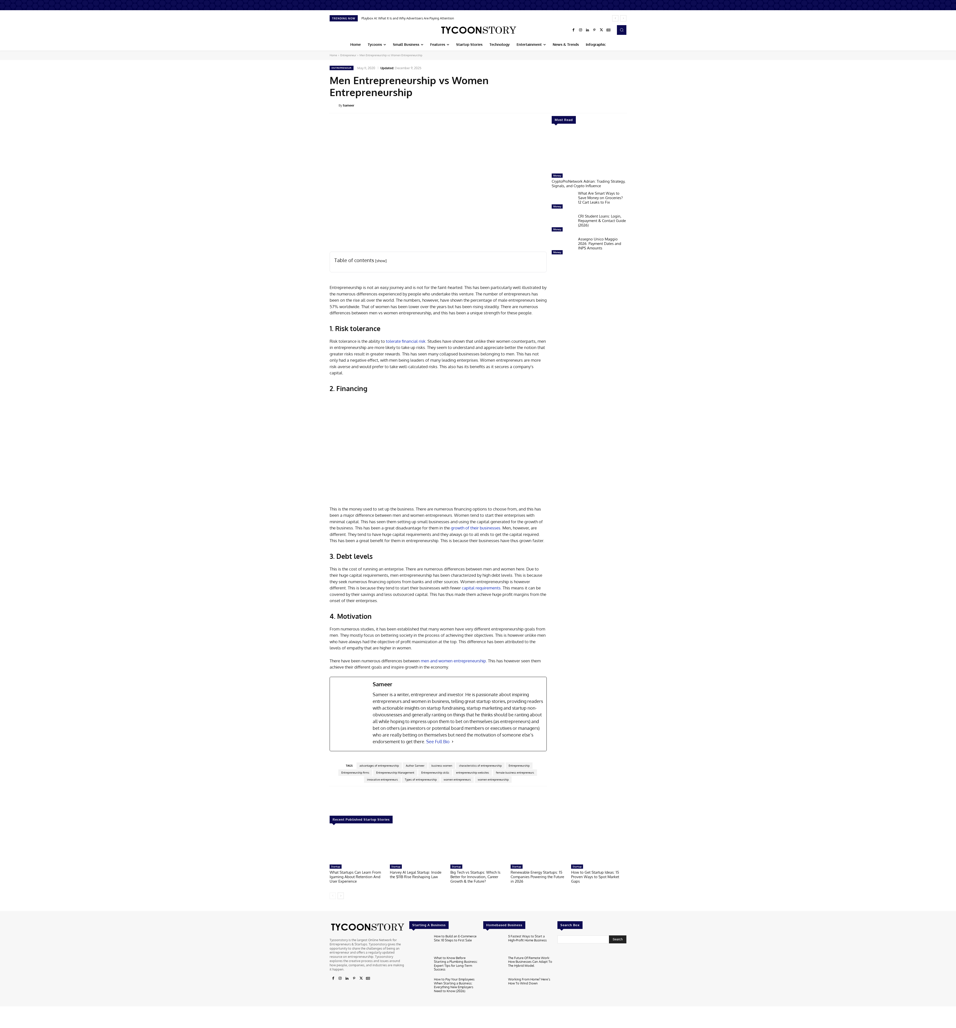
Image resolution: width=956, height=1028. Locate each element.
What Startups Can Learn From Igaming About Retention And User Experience (355, 877)
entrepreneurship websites (472, 772)
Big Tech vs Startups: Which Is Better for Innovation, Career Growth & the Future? (475, 877)
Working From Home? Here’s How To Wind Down (529, 981)
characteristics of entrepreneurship (480, 765)
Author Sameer (415, 765)
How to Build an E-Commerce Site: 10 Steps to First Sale (455, 938)
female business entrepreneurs (515, 772)
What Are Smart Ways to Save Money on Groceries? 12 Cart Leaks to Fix (600, 198)
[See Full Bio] (453, 741)
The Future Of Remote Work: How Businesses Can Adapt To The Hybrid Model (530, 962)
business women (441, 765)
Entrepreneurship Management (395, 772)
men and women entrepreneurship (453, 660)
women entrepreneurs (457, 779)
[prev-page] (333, 896)
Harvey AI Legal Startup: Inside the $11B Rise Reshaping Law (415, 874)
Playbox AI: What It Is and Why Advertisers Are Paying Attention (407, 18)
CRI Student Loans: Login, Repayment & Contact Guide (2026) (602, 221)
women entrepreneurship (493, 779)
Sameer (348, 105)
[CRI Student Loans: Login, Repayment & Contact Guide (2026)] (563, 224)
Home (333, 55)
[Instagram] (580, 30)
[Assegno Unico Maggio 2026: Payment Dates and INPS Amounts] (563, 247)
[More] (630, 105)
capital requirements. (482, 587)
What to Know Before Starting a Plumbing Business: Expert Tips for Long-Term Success (456, 963)
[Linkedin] (587, 30)
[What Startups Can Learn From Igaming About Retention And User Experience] (357, 846)
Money (557, 175)
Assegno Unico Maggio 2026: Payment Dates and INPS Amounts (599, 243)
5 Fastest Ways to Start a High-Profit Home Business (527, 938)
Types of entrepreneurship (421, 779)
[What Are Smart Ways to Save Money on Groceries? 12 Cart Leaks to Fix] (563, 201)
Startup (335, 866)
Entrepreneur (348, 55)
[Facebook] (573, 30)
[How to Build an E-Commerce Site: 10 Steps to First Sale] (419, 943)
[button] (621, 30)
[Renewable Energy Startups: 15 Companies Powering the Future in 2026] (538, 846)
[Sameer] (334, 105)
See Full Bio (438, 741)
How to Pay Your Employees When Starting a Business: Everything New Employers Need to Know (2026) (454, 985)
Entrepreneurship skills (435, 772)
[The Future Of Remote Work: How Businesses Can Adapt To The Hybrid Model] (493, 965)
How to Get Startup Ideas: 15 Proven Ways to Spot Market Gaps (595, 877)
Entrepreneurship (519, 765)
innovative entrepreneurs (382, 779)
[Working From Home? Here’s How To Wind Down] (493, 986)
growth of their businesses (475, 527)
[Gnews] (608, 30)
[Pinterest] (594, 30)
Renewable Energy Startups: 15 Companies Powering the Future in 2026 (537, 877)
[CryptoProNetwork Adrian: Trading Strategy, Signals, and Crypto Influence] (589, 151)
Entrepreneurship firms (355, 772)
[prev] (615, 18)
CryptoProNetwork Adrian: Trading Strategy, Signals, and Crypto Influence (588, 183)
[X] (601, 30)
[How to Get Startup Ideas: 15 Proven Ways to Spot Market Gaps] (598, 846)
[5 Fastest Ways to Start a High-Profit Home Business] (493, 943)
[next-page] (341, 896)
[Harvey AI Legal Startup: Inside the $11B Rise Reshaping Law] (417, 846)
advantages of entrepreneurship (379, 765)
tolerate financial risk (405, 341)
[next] (623, 18)
